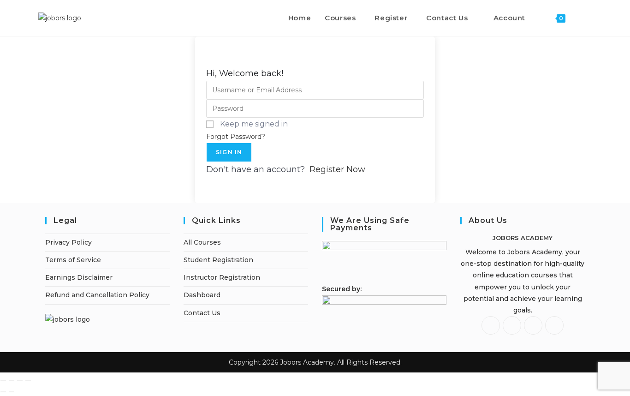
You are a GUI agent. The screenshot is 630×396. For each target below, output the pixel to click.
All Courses (202, 242)
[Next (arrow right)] (11, 392)
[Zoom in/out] (3, 380)
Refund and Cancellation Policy (97, 295)
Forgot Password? (235, 136)
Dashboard (202, 295)
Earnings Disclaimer (79, 277)
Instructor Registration (222, 277)
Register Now (337, 169)
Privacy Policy (68, 242)
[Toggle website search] (582, 18)
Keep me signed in (254, 124)
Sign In (229, 152)
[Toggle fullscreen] (11, 380)
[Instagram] (512, 325)
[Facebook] (490, 325)
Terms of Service (73, 260)
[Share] (20, 380)
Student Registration (218, 260)
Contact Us (202, 313)
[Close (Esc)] (28, 380)
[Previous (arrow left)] (3, 392)
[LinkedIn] (533, 325)
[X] (554, 325)
